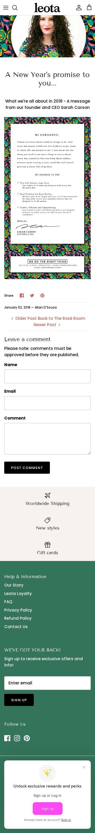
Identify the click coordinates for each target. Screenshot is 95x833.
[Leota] (47, 7)
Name (10, 364)
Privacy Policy (18, 610)
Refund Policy (18, 618)
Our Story (13, 585)
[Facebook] (7, 738)
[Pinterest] (27, 738)
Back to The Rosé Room (61, 318)
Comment (15, 418)
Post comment (27, 467)
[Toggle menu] (6, 7)
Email (10, 391)
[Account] (77, 7)
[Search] (17, 7)
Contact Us (16, 626)
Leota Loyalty (18, 593)
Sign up (19, 700)
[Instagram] (17, 738)
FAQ (8, 601)
